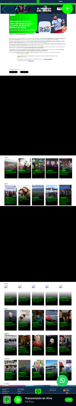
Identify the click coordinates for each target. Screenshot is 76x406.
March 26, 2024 (31, 60)
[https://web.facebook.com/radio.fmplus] (27, 386)
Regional (49, 197)
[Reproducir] (67, 8)
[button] (4, 9)
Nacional (8, 297)
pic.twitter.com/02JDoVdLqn (48, 59)
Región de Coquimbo (9, 170)
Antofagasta (63, 197)
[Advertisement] (38, 114)
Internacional (8, 372)
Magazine (8, 197)
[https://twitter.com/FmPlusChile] (53, 386)
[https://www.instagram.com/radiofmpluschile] (3, 386)
